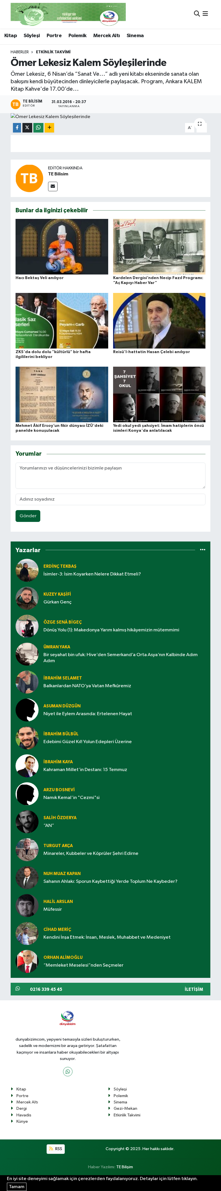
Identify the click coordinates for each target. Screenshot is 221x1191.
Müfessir (52, 909)
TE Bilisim (58, 174)
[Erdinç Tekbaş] (27, 570)
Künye (22, 1121)
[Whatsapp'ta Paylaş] (38, 127)
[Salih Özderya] (27, 821)
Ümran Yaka (56, 647)
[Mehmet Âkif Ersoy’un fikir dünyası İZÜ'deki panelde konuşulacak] (62, 394)
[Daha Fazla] (49, 127)
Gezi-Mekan (125, 1108)
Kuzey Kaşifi (57, 594)
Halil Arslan (58, 902)
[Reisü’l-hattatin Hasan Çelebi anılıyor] (159, 320)
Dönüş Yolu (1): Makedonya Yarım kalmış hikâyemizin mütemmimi (111, 630)
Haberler (20, 52)
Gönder (28, 516)
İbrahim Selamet (62, 678)
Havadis (23, 1115)
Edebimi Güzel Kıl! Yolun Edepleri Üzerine (87, 741)
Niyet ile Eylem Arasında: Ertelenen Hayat (87, 713)
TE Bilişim (124, 1167)
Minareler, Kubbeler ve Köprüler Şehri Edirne (90, 853)
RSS (58, 1149)
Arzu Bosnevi (59, 790)
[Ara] (197, 14)
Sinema (135, 35)
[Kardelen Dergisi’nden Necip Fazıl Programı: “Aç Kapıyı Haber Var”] (159, 246)
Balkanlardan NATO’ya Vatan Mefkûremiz (87, 685)
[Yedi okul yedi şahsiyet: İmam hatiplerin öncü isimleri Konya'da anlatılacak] (159, 394)
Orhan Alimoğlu (63, 957)
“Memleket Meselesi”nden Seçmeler (83, 965)
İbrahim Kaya (58, 762)
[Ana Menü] (205, 14)
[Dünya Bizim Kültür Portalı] (68, 14)
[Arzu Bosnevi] (27, 793)
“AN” (48, 825)
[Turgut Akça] (27, 849)
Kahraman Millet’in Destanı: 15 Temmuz (85, 769)
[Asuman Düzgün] (27, 709)
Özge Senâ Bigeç (62, 622)
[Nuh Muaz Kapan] (27, 877)
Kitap (10, 35)
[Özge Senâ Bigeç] (27, 626)
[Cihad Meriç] (27, 933)
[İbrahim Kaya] (27, 765)
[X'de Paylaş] (27, 127)
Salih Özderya (60, 818)
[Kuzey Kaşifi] (27, 598)
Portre (54, 35)
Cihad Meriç (57, 929)
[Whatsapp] (68, 1071)
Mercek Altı (106, 35)
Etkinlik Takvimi (53, 52)
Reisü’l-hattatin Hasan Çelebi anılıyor (151, 352)
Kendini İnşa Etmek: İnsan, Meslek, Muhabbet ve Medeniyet (107, 937)
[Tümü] (202, 550)
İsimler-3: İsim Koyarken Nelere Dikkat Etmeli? (92, 574)
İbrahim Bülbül (61, 734)
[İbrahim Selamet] (27, 681)
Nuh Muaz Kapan (62, 874)
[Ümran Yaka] (27, 654)
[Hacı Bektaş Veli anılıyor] (62, 246)
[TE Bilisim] (29, 178)
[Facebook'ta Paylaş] (17, 127)
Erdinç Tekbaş (60, 566)
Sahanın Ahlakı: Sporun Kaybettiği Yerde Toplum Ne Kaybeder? (110, 881)
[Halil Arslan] (27, 905)
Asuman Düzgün (62, 706)
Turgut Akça (58, 846)
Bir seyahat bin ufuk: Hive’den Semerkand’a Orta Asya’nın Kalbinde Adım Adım (120, 657)
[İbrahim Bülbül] (27, 737)
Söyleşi (32, 35)
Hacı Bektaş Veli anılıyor (40, 278)
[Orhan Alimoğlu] (27, 961)
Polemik (77, 35)
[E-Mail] (53, 186)
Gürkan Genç (57, 602)
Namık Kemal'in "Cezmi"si (71, 797)
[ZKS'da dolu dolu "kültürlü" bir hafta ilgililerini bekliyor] (62, 320)
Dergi (21, 1108)
